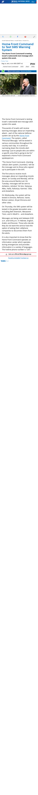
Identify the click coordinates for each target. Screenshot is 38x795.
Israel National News (8, 40)
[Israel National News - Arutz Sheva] (20, 2)
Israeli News (18, 40)
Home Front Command (10, 66)
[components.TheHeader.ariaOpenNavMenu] (6, 2)
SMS (21, 66)
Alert (27, 66)
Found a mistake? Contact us (18, 258)
